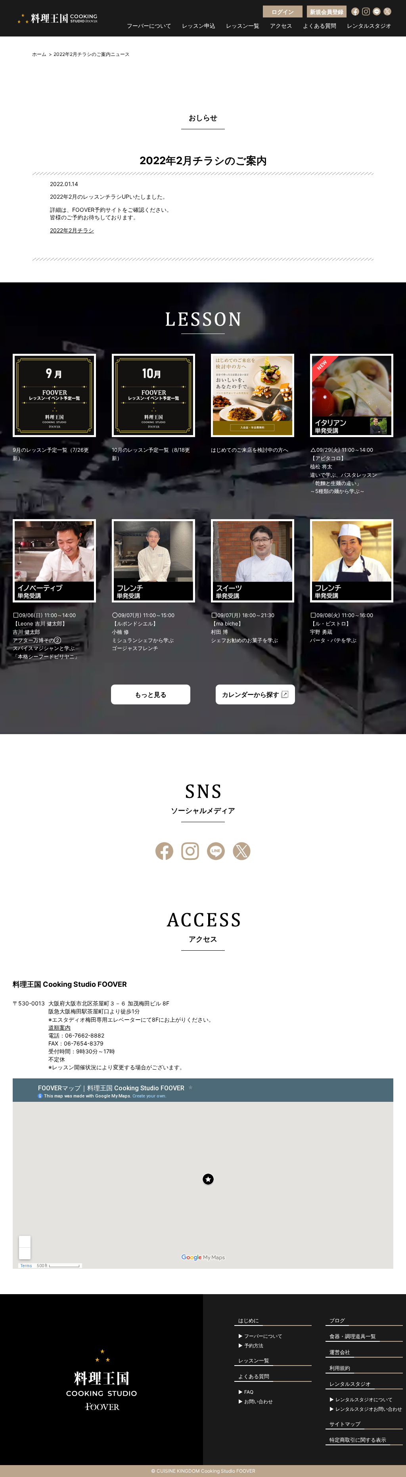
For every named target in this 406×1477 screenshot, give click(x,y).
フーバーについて (149, 26)
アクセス (281, 26)
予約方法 (253, 1345)
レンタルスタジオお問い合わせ (368, 1409)
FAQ (248, 1392)
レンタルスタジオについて (364, 1399)
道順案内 (59, 1027)
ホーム (39, 54)
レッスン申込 (198, 26)
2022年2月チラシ (72, 230)
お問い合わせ (258, 1401)
